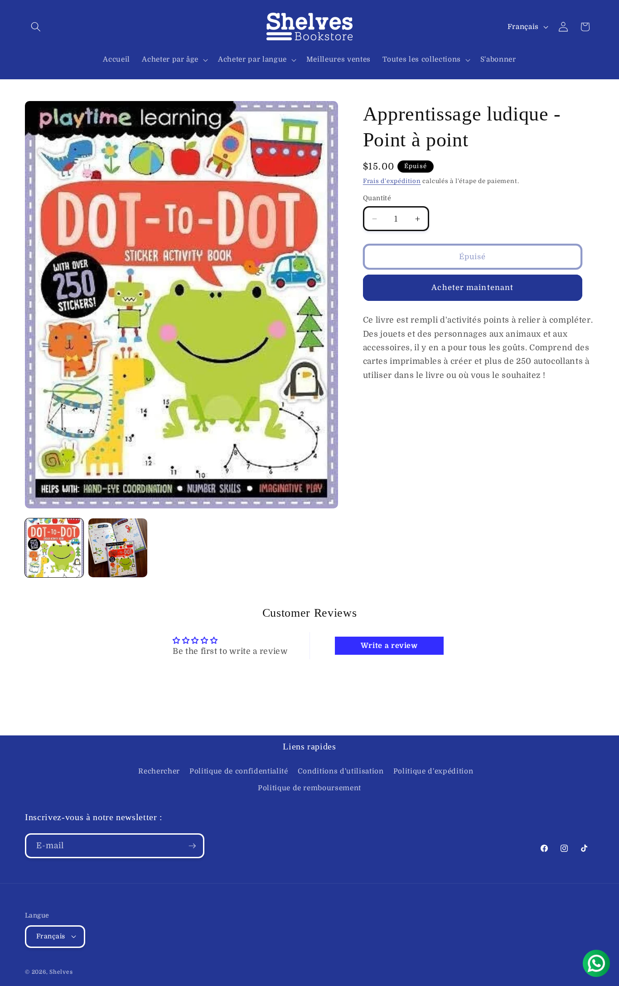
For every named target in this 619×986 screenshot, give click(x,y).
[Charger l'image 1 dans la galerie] (54, 547)
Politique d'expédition (433, 771)
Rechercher (159, 771)
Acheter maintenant (472, 287)
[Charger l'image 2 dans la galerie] (117, 547)
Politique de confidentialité (238, 771)
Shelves (61, 972)
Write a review (389, 646)
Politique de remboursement (309, 788)
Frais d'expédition (392, 181)
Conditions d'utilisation (341, 771)
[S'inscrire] (192, 846)
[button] (36, 27)
